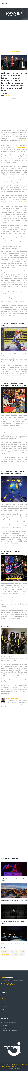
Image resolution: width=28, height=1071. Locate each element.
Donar (3, 1004)
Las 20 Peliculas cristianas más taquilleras (12, 943)
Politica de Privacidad (10, 1066)
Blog (3, 1001)
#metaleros (5, 951)
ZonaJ (3, 998)
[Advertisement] (14, 35)
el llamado (11, 157)
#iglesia (22, 951)
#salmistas (15, 954)
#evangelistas (5, 954)
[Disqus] (14, 764)
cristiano (21, 147)
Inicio (3, 996)
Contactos (4, 1007)
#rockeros (14, 951)
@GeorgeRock (13, 698)
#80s (22, 954)
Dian (3, 1009)
